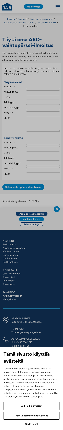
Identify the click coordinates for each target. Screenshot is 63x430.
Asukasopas (9, 284)
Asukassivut (9, 277)
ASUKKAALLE (10, 270)
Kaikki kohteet (10, 262)
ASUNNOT (8, 241)
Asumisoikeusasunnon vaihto (19, 22)
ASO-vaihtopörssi (47, 22)
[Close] (57, 209)
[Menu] (58, 6)
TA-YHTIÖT (9, 292)
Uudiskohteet (10, 258)
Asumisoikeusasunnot (41, 19)
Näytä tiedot (31, 424)
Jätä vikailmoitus (11, 273)
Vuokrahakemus (31, 219)
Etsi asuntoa (9, 244)
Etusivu (11, 19)
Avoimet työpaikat (12, 295)
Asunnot (22, 19)
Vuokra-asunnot (11, 251)
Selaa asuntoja (31, 224)
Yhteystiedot (9, 299)
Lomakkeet (9, 280)
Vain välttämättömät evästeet (31, 415)
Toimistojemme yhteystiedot (26, 332)
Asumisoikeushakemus (31, 213)
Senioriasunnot (11, 255)
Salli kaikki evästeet (31, 405)
